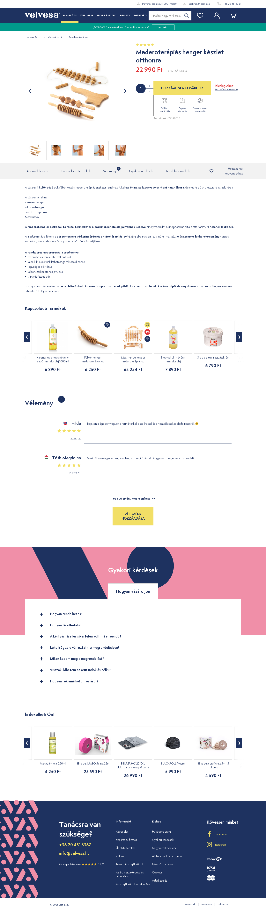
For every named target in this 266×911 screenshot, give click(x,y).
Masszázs (53, 37)
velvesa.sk (190, 904)
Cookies (157, 872)
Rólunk (120, 856)
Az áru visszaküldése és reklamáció (130, 874)
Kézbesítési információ (226, 89)
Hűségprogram (161, 831)
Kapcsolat (122, 831)
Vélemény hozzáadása (133, 516)
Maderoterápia (78, 37)
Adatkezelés (159, 880)
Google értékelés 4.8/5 (82, 864)
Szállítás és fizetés (126, 840)
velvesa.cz (207, 904)
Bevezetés (31, 37)
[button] (27, 337)
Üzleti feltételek (125, 848)
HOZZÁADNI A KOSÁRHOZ (182, 88)
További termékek (177, 171)
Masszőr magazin (162, 864)
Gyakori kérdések (141, 171)
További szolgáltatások (130, 864)
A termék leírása (37, 171)
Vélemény (110, 170)
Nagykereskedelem (164, 848)
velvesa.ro (223, 904)
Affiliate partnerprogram (167, 856)
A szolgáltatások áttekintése (133, 884)
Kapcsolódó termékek (76, 171)
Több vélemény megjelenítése (130, 498)
